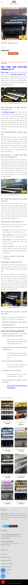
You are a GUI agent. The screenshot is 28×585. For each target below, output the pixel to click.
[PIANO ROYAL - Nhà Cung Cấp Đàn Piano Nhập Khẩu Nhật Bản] (14, 2)
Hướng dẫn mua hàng (6, 560)
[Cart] (26, 2)
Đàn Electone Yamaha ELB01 (20, 422)
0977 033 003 (9, 534)
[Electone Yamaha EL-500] (21, 490)
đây (2, 271)
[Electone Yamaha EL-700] (7, 437)
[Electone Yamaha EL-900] (7, 464)
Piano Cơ (15, 581)
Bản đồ (2, 538)
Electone (7, 41)
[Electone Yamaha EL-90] (7, 410)
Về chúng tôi (4, 554)
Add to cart (13, 53)
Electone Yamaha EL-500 (21, 502)
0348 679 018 (16, 534)
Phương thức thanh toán (7, 563)
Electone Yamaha (9, 112)
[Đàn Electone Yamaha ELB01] (21, 410)
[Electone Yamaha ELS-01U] (7, 490)
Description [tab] (4, 63)
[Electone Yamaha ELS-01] (21, 437)
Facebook (7, 538)
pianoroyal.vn (11, 325)
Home (2, 41)
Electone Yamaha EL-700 (7, 449)
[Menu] (2, 2)
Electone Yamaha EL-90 (7, 422)
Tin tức (25, 581)
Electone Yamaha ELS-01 (21, 449)
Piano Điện (9, 581)
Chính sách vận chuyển (6, 566)
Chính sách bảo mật (5, 557)
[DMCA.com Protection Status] (9, 526)
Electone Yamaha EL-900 (7, 476)
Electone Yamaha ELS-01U (7, 502)
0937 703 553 (10, 541)
